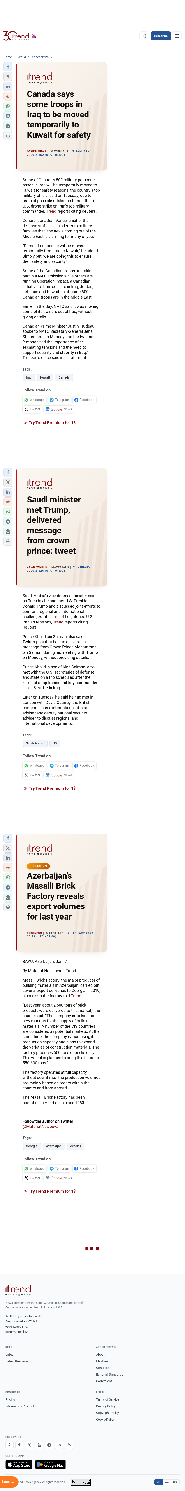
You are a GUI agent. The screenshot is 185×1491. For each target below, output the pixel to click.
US (55, 743)
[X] (29, 1445)
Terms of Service (107, 1399)
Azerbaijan (54, 1146)
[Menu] (177, 35)
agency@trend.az (16, 1331)
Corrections (104, 1381)
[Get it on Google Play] (50, 1464)
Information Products (20, 1406)
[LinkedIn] (59, 1445)
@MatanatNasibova (40, 1126)
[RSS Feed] (69, 1445)
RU (175, 1482)
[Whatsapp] (9, 1445)
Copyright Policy (107, 1413)
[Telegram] (49, 1445)
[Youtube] (39, 1445)
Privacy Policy (106, 1406)
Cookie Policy (105, 1419)
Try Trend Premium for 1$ (52, 422)
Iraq (29, 377)
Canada (64, 377)
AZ (167, 1482)
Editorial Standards (109, 1374)
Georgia (31, 1146)
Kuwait (45, 377)
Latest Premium (16, 1361)
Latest (9, 1354)
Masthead (103, 1361)
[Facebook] (19, 1445)
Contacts (102, 1368)
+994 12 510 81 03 (17, 1326)
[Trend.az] (20, 36)
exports (75, 1146)
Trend (51, 211)
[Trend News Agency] (18, 1290)
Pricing (10, 1399)
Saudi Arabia (35, 743)
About (100, 1354)
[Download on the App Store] (18, 1464)
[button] (8, 66)
